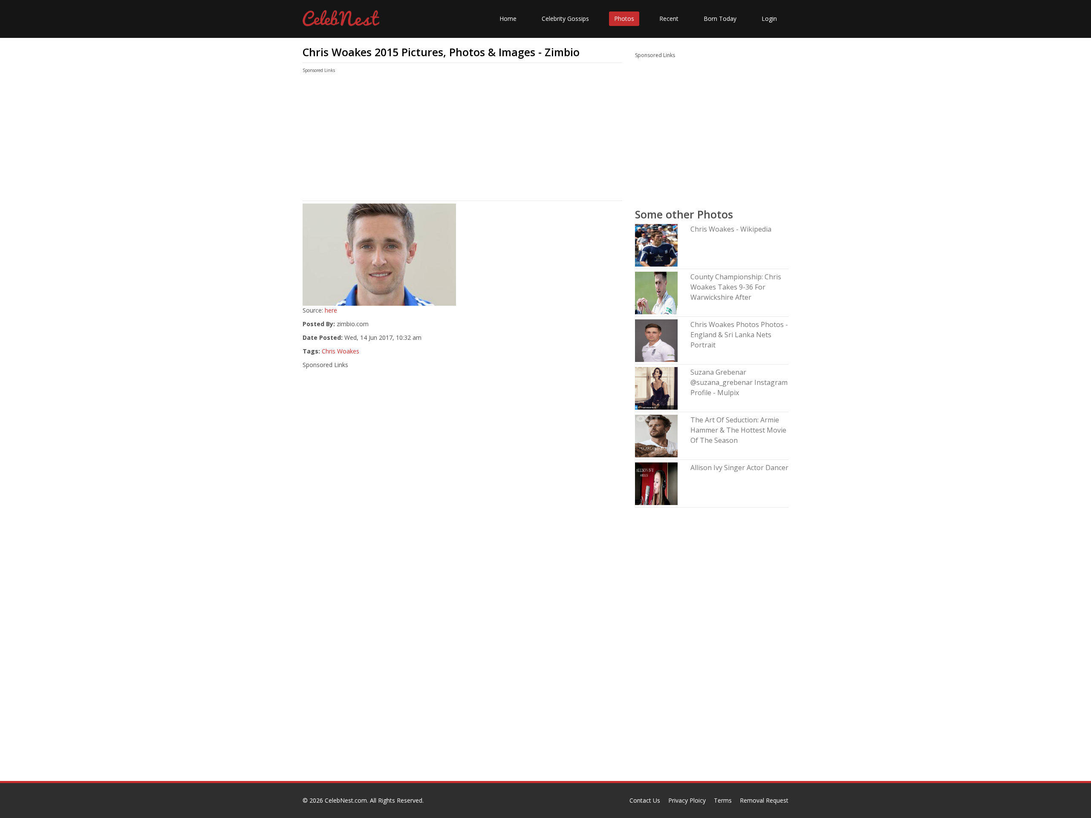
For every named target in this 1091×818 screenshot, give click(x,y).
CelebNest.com (346, 800)
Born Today (720, 18)
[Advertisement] (462, 138)
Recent (668, 18)
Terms (723, 800)
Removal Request (764, 800)
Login (769, 18)
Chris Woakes (340, 351)
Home (508, 18)
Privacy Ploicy (687, 800)
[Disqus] (462, 671)
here (331, 310)
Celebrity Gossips (565, 18)
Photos (624, 18)
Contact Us (644, 800)
